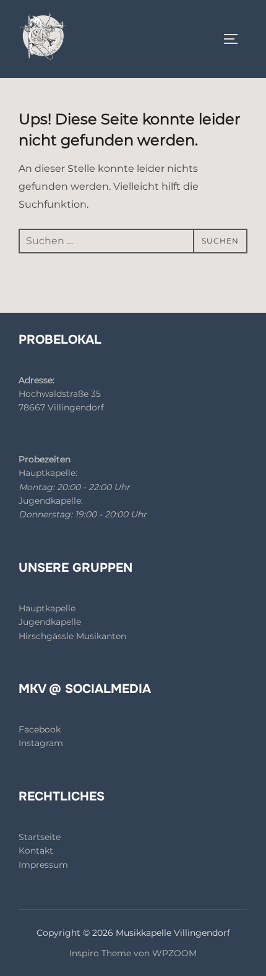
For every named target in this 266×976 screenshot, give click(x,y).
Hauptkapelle (47, 608)
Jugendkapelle (50, 621)
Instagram (41, 743)
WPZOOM (174, 953)
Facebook (40, 729)
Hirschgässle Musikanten (72, 636)
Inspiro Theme (100, 953)
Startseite (40, 836)
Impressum (43, 864)
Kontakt (36, 850)
